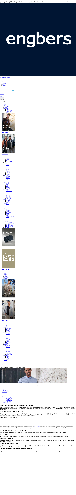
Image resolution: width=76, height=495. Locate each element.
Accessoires (6, 208)
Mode (3, 155)
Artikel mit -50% (7, 362)
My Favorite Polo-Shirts (10, 223)
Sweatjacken (8, 178)
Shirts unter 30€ (8, 342)
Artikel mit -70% (7, 363)
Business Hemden (9, 206)
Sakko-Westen (8, 202)
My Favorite (6, 221)
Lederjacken (8, 157)
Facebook (2, 77)
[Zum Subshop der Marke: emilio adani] (18, 91)
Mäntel (7, 160)
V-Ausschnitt (8, 187)
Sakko (35, 426)
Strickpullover (8, 328)
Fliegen (7, 211)
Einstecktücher (8, 212)
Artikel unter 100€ (7, 349)
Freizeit (7, 166)
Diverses (7, 217)
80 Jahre (3, 365)
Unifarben (8, 334)
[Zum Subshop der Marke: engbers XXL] (7, 91)
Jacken (5, 156)
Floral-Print (8, 169)
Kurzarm (7, 164)
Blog (3, 364)
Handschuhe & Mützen (10, 216)
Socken (7, 214)
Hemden (5, 102)
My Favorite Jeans (9, 224)
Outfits (7, 112)
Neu (2, 101)
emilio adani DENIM (9, 193)
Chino (66, 445)
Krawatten (8, 210)
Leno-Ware (8, 174)
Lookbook (8, 109)
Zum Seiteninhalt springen (4, 0)
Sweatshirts (8, 176)
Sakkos (5, 104)
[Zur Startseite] (2, 91)
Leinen (7, 173)
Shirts (5, 105)
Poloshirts (7, 183)
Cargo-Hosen (8, 198)
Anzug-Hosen (8, 197)
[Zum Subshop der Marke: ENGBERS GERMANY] (13, 91)
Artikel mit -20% (7, 361)
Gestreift (7, 168)
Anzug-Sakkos (8, 201)
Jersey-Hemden (8, 172)
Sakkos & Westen (7, 199)
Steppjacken (8, 158)
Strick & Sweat (6, 103)
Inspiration (6, 108)
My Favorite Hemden (9, 225)
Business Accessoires (9, 207)
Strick (39, 426)
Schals (7, 215)
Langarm (7, 163)
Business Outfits (9, 110)
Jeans (7, 190)
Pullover (7, 348)
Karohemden (8, 333)
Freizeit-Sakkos (8, 200)
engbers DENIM (9, 111)
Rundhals (7, 186)
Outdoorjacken (8, 325)
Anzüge (7, 204)
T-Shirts (7, 184)
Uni (6, 167)
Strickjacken (8, 177)
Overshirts (8, 170)
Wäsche (7, 213)
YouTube (5, 77)
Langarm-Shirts (8, 188)
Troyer (7, 179)
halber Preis (6, 355)
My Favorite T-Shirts (9, 222)
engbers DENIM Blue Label (11, 192)
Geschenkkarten (6, 227)
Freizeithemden (8, 335)
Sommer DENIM (9, 191)
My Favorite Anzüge (9, 226)
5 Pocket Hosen (8, 195)
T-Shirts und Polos (7, 182)
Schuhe (5, 107)
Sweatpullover (8, 331)
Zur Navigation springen (13, 0)
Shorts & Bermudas (9, 196)
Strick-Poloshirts (9, 181)
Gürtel (7, 209)
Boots (7, 219)
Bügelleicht (8, 171)
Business (7, 165)
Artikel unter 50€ (7, 345)
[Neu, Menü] (4, 101)
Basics (7, 180)
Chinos (7, 194)
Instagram (8, 77)
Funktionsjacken (9, 161)
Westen (7, 159)
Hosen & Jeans (6, 106)
